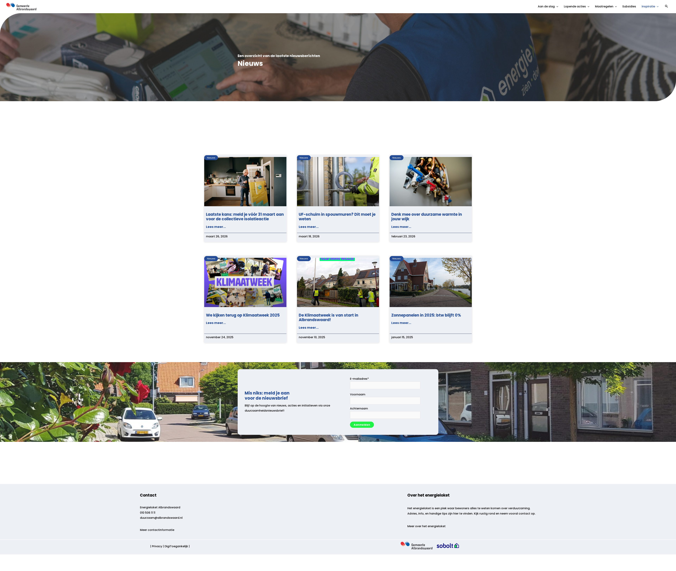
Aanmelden (362, 425)
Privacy (157, 546)
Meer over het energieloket (426, 526)
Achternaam (359, 408)
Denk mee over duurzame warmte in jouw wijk (426, 217)
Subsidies (629, 6)
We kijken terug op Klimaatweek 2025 (243, 315)
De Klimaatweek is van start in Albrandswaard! (328, 318)
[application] (556, 6)
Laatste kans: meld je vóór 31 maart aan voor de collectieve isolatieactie (245, 217)
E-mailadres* (359, 379)
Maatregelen (604, 6)
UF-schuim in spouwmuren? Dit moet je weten (337, 217)
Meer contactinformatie (157, 530)
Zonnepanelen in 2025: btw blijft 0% (426, 315)
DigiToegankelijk (176, 546)
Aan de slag (546, 6)
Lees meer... (216, 227)
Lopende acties (575, 6)
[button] (666, 6)
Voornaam (357, 394)
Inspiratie (648, 6)
